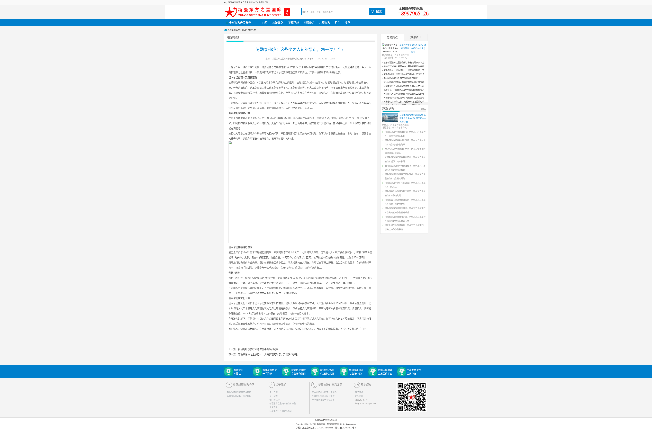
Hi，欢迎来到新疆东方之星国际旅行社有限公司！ (246, 2)
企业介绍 (273, 392)
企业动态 (273, 396)
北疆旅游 (324, 22)
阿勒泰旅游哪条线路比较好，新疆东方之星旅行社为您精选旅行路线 (405, 142)
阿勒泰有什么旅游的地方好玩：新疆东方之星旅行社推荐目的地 (405, 193)
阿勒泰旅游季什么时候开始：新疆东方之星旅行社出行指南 (405, 185)
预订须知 (359, 392)
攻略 (347, 22)
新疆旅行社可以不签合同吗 (239, 396)
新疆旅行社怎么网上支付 (323, 396)
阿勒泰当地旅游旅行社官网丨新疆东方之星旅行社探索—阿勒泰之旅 (405, 202)
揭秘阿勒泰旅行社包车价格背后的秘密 (258, 349)
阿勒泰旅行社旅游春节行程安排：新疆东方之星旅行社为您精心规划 (405, 176)
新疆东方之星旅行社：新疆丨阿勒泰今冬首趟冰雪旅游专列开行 (405, 151)
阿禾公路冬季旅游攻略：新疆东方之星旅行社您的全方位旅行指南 (405, 227)
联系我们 (359, 396)
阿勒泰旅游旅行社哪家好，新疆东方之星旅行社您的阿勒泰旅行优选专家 (405, 219)
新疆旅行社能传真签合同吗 (239, 392)
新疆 (233, 72)
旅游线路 (277, 22)
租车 (337, 22)
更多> (423, 109)
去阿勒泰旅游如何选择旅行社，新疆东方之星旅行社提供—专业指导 (405, 159)
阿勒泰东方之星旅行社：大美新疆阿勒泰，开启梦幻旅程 (267, 354)
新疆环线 (293, 22)
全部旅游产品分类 (240, 22)
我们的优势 (274, 400)
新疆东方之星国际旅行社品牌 (282, 403)
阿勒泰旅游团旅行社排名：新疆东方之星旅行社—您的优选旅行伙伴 (405, 134)
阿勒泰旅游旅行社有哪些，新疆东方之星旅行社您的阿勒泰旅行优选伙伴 (405, 210)
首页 (265, 22)
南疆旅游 (309, 22)
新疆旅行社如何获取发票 (323, 400)
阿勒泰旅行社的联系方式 (280, 411)
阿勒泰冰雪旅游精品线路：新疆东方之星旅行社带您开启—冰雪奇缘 (413, 118)
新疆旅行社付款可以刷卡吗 (324, 392)
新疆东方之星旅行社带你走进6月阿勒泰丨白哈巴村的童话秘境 (413, 48)
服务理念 (273, 407)
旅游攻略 (252, 30)
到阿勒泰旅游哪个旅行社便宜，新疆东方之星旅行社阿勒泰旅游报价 (405, 168)
